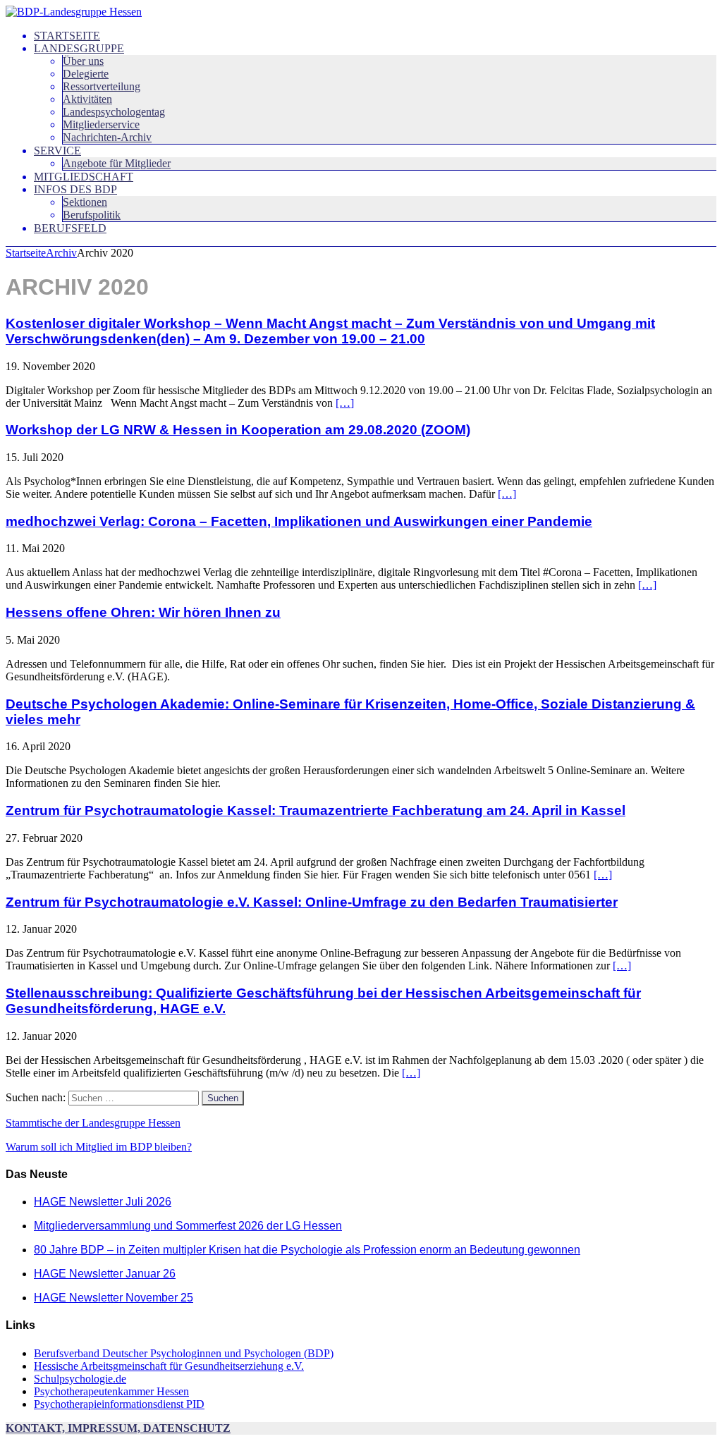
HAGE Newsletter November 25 (113, 1298)
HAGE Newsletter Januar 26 (105, 1274)
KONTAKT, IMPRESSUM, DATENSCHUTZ (118, 1428)
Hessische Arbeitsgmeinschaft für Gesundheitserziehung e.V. (169, 1366)
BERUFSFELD (70, 228)
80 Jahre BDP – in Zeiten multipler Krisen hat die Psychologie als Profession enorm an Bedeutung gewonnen (307, 1250)
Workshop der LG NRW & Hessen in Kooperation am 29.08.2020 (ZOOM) (238, 429)
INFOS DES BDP (75, 189)
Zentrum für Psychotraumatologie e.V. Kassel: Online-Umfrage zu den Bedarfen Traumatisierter (312, 902)
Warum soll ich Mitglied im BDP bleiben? (99, 1147)
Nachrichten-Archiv (107, 137)
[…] (345, 403)
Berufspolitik (92, 215)
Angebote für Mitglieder (117, 163)
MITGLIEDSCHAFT (83, 177)
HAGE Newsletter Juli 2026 (102, 1202)
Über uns (83, 61)
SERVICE (57, 151)
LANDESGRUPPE (79, 48)
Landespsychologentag (114, 112)
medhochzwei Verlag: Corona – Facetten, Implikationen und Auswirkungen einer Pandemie (299, 521)
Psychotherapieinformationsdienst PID (119, 1404)
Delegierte (86, 74)
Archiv (61, 253)
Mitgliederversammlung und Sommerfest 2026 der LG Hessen (188, 1226)
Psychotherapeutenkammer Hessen (111, 1391)
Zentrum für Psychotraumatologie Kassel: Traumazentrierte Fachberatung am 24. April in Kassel (315, 810)
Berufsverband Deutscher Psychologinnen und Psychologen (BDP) (184, 1353)
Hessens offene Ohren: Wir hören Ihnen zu (143, 612)
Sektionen (85, 202)
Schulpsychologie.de (80, 1379)
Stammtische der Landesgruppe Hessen (93, 1123)
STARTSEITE (67, 36)
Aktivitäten (87, 99)
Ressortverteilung (101, 86)
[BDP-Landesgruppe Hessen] (74, 12)
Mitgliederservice (101, 124)
